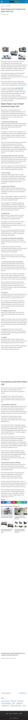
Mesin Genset (20, 701)
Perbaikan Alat (19, 703)
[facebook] (3, 502)
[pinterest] (14, 502)
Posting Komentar (4, 14)
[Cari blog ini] (26, 1)
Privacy (11, 713)
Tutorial (24, 705)
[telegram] (24, 502)
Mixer (14, 703)
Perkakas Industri (5, 705)
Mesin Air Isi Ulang (5, 701)
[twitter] (8, 502)
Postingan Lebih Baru (6, 693)
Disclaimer (16, 713)
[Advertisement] (14, 31)
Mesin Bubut (13, 701)
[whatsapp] (19, 502)
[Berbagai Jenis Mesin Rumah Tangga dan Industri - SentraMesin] (14, 1)
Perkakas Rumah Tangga (16, 705)
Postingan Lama (22, 693)
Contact (20, 713)
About (7, 713)
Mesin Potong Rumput (6, 703)
